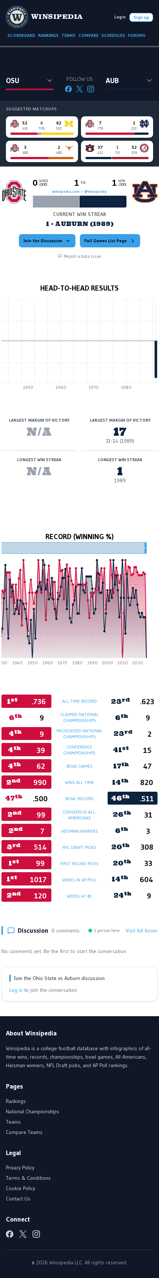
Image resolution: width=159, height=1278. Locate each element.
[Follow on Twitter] (79, 89)
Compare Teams (24, 1132)
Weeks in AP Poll (79, 880)
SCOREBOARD (21, 35)
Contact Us (18, 1198)
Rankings (16, 1101)
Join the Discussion (42, 240)
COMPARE (88, 35)
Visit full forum (142, 930)
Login (120, 17)
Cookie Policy (20, 1188)
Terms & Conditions (28, 1178)
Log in (16, 990)
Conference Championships (79, 750)
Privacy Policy (20, 1167)
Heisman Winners (79, 831)
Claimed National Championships (79, 717)
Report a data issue (82, 256)
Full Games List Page (105, 240)
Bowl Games (79, 766)
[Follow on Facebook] (68, 89)
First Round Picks (79, 863)
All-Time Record (79, 701)
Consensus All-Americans (79, 814)
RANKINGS (48, 35)
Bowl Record (79, 798)
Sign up (141, 17)
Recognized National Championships (79, 733)
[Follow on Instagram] (90, 89)
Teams (13, 1121)
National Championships (32, 1111)
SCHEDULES (113, 35)
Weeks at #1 (79, 896)
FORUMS (136, 35)
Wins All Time (79, 782)
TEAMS (68, 35)
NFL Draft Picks (79, 847)
